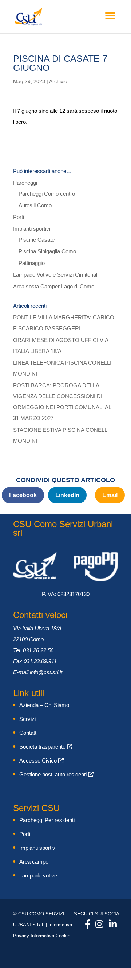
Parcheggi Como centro (47, 194)
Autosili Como (35, 205)
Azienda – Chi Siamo (44, 705)
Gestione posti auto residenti (53, 774)
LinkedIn (67, 495)
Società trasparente (43, 747)
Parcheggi (25, 183)
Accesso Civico (38, 760)
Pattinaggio (32, 263)
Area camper (34, 861)
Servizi (27, 719)
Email (110, 495)
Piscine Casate (37, 240)
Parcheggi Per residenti (47, 820)
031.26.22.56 (38, 650)
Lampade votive (38, 875)
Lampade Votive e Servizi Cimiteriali (55, 275)
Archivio (58, 81)
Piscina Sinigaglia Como (47, 251)
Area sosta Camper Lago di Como (53, 286)
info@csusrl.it (46, 672)
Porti (18, 217)
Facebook (23, 495)
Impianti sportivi (31, 229)
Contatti (28, 733)
